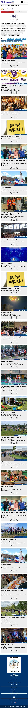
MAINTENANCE (14, 30)
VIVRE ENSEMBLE (11, 35)
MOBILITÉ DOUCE (21, 30)
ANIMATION (3, 23)
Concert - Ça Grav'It (7, 644)
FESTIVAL (24, 28)
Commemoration (6, 187)
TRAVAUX (21, 33)
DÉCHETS (8, 26)
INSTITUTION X (18, 38)
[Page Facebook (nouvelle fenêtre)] (14, 697)
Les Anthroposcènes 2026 (9, 486)
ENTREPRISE (23, 26)
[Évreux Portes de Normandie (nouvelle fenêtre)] (12, 702)
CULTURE (3, 26)
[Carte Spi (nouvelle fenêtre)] (15, 702)
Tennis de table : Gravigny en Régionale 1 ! (13, 160)
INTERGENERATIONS (5, 30)
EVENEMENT (12, 28)
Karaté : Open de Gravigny (9, 239)
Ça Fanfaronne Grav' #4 (8, 361)
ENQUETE (18, 26)
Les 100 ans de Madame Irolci (10, 112)
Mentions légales (11, 706)
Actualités (7, 11)
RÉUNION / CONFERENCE (6, 33)
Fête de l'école (5, 462)
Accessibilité (14, 707)
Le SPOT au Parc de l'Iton (8, 412)
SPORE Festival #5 (6, 263)
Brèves (20, 11)
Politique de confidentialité (20, 706)
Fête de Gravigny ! (6, 312)
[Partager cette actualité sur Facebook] (14, 66)
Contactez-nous (14, 692)
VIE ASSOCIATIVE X (18, 41)
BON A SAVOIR (14, 23)
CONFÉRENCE (21, 23)
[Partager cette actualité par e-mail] (11, 66)
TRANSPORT (15, 33)
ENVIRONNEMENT (4, 28)
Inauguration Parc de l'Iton (9, 539)
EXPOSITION (18, 28)
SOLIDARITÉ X (10, 41)
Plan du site (5, 706)
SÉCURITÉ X (3, 41)
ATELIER (8, 23)
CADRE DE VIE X (10, 38)
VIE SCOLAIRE (4, 35)
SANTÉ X (24, 38)
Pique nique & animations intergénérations (13, 337)
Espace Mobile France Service (10, 136)
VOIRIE (17, 35)
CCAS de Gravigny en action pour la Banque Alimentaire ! (11, 213)
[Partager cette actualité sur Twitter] (17, 66)
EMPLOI (12, 26)
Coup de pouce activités (8, 60)
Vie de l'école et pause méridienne (11, 437)
